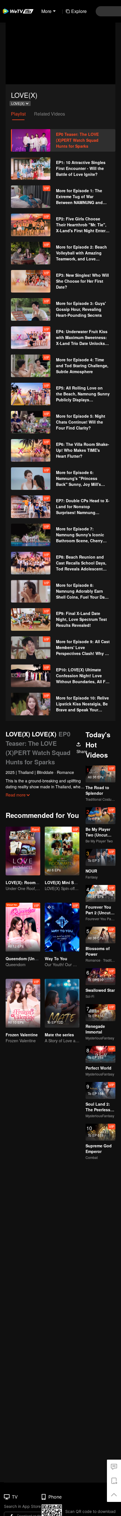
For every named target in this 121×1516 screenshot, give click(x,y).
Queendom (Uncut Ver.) (28, 958)
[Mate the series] (62, 1003)
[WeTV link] (18, 11)
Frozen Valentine (22, 1034)
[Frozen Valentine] (23, 1003)
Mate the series (59, 1034)
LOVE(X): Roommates (26, 882)
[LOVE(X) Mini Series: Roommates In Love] (62, 851)
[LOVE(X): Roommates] (23, 851)
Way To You (56, 958)
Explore (79, 11)
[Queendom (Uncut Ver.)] (23, 927)
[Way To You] (62, 927)
